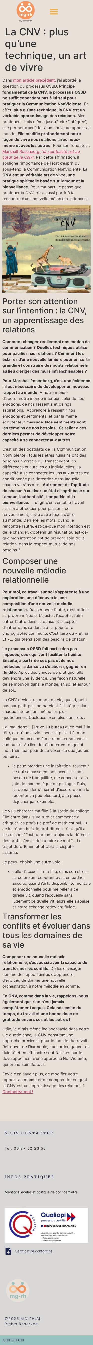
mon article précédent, (34, 80)
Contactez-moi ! (17, 1091)
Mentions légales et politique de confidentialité (41, 1192)
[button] (54, 11)
